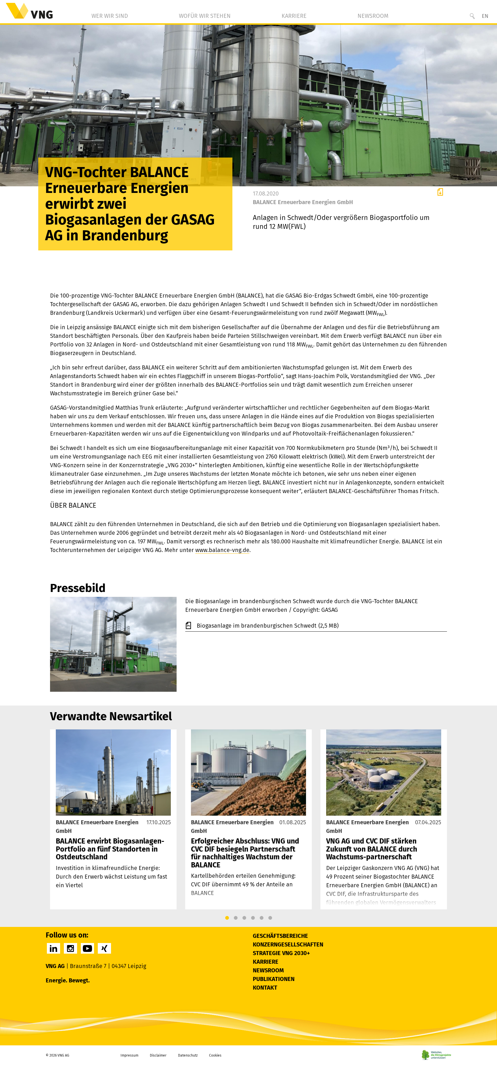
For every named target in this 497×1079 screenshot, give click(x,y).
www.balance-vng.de (222, 550)
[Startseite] (29, 11)
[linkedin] (53, 948)
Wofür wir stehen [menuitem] (205, 15)
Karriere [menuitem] (294, 15)
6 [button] (270, 918)
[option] (113, 819)
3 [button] (244, 918)
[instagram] (70, 948)
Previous (56, 819)
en (485, 16)
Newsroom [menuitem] (373, 15)
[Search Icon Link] (472, 16)
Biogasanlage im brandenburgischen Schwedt (257, 625)
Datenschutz (188, 1055)
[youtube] (87, 948)
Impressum (129, 1055)
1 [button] (227, 918)
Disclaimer (158, 1055)
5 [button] (261, 918)
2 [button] (235, 918)
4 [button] (253, 918)
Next (441, 819)
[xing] (104, 948)
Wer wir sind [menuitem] (109, 15)
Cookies (215, 1055)
